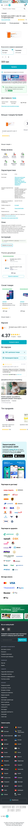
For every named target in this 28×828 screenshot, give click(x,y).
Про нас (3, 663)
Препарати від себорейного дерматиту (20, 183)
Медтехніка (4, 697)
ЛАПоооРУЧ (4, 707)
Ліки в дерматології (19, 179)
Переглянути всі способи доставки (10, 106)
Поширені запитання (6, 654)
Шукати (25, 8)
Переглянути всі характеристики (9, 218)
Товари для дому (5, 704)
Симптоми (17, 181)
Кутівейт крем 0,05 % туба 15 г (9, 131)
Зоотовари (4, 709)
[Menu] (2, 5)
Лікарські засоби (5, 685)
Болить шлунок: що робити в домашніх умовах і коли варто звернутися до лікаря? (11, 397)
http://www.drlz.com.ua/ (10, 215)
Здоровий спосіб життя (7, 712)
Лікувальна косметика (7, 692)
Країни (3, 665)
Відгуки (25, 23)
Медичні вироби (5, 695)
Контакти (3, 651)
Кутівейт (17, 205)
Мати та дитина (5, 702)
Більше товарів (5, 144)
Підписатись (22, 640)
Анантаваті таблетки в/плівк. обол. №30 (8, 425)
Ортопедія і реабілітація (7, 699)
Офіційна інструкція (7, 245)
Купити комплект (13, 276)
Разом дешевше (14, 23)
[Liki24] (5, 816)
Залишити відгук (14, 342)
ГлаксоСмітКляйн (5, 19)
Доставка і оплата (6, 649)
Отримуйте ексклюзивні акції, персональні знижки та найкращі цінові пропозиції (13, 634)
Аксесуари (4, 714)
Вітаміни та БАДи (5, 690)
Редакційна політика (6, 674)
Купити (14, 67)
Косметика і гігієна (6, 687)
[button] (7, 52)
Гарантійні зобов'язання (7, 671)
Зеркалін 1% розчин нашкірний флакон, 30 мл (8, 304)
